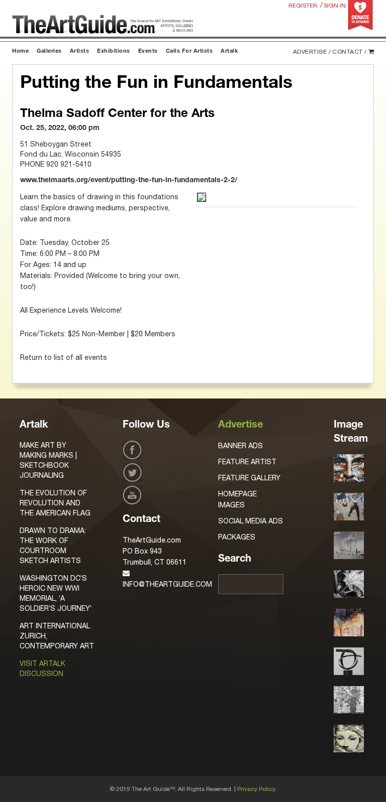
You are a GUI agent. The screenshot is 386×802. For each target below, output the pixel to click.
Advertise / (312, 51)
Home (20, 51)
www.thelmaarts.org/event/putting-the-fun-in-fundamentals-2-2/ (128, 180)
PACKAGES (236, 537)
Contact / (349, 51)
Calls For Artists (189, 51)
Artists (79, 51)
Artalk (229, 51)
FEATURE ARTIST (247, 462)
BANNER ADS (240, 446)
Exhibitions (113, 51)
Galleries (49, 51)
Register (302, 5)
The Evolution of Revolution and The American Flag (55, 503)
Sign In (335, 5)
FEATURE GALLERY (249, 478)
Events (148, 51)
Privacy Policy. (256, 788)
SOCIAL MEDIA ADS (250, 521)
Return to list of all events (63, 357)
